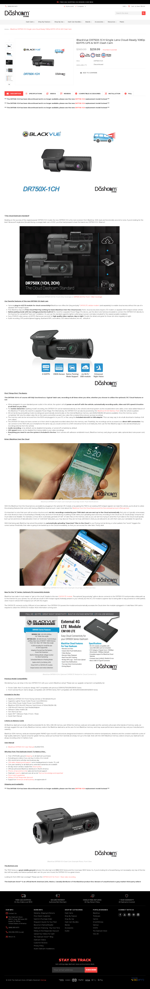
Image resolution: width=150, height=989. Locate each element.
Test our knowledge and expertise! (51, 773)
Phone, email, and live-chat (17, 771)
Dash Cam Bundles (74, 22)
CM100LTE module (65, 596)
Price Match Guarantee (42, 916)
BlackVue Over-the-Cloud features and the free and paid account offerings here (100, 508)
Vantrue (96, 925)
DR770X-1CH (80, 99)
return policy (37, 767)
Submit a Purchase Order (43, 919)
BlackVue (96, 913)
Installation (112, 93)
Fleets (122, 22)
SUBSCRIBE (91, 970)
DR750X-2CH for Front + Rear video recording (59, 877)
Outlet (67, 931)
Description (14, 93)
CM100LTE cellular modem (89, 305)
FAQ (128, 93)
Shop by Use (58, 22)
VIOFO (95, 928)
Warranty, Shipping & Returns (44, 913)
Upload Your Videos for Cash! (44, 934)
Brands (87, 22)
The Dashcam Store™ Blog (43, 937)
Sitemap (43, 980)
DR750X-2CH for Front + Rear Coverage (88, 297)
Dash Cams (30, 22)
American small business (25, 779)
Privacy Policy (39, 946)
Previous (9, 40)
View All (95, 934)
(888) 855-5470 (13, 927)
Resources (111, 22)
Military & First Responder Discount (46, 931)
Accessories (99, 22)
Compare (80, 6)
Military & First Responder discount (20, 777)
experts (18, 773)
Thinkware (96, 916)
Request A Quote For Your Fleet (45, 922)
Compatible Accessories (88, 93)
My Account (69, 6)
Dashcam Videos (40, 940)
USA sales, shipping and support (19, 762)
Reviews (65, 93)
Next (9, 84)
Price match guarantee (16, 775)
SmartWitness (98, 922)
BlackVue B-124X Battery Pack (108, 411)
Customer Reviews (40, 943)
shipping (29, 756)
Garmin (95, 919)
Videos (51, 93)
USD (124, 6)
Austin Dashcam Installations (44, 949)
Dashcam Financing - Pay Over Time (47, 928)
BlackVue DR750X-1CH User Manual (21, 747)
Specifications (33, 93)
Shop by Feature (44, 22)
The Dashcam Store (100, 931)
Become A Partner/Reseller (43, 925)
